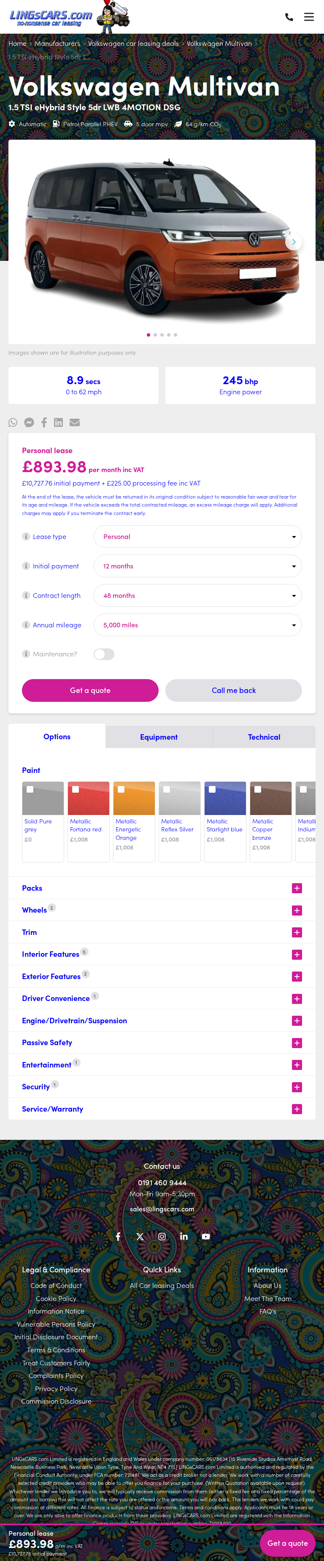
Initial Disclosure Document (56, 1336)
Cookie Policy (56, 1298)
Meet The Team (268, 1298)
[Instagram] (162, 1237)
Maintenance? (55, 653)
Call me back (234, 690)
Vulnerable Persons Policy (56, 1323)
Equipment (159, 736)
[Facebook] (118, 1237)
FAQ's (267, 1310)
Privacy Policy (56, 1388)
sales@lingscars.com (162, 1208)
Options (56, 736)
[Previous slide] (30, 242)
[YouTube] (206, 1237)
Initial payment (56, 565)
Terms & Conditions (56, 1349)
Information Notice (56, 1310)
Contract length (57, 595)
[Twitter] (140, 1237)
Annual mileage (57, 624)
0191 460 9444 (162, 1182)
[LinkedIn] (184, 1237)
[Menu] (308, 16)
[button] (148, 335)
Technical (264, 736)
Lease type (49, 536)
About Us (267, 1285)
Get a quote (90, 690)
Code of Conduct (56, 1285)
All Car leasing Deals (162, 1285)
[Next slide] (293, 242)
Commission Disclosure (56, 1400)
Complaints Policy (56, 1375)
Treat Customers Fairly (56, 1362)
